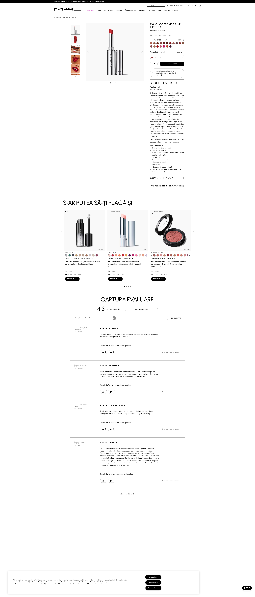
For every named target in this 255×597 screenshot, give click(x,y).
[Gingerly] (174, 255)
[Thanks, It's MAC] (154, 255)
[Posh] (183, 43)
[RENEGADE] (167, 46)
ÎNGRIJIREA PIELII (131, 10)
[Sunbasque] (164, 255)
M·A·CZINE (152, 10)
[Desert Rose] (184, 255)
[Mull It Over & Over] (151, 43)
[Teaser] (154, 46)
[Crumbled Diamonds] (90, 255)
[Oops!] (126, 255)
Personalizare (153, 588)
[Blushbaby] (161, 255)
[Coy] (161, 43)
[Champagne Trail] (83, 255)
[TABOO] (164, 46)
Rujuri (74, 17)
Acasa (56, 17)
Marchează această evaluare (170, 352)
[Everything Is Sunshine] (79, 255)
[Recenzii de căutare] (114, 318)
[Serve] (123, 255)
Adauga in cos (172, 64)
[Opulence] (151, 46)
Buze (69, 17)
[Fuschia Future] (96, 255)
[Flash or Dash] (76, 255)
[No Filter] (171, 255)
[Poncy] (167, 43)
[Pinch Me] (157, 255)
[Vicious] (164, 43)
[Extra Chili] (170, 43)
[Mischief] (173, 43)
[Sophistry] (157, 43)
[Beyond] (133, 255)
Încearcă (179, 52)
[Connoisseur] (161, 46)
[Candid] (119, 255)
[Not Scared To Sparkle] (93, 255)
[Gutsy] (157, 46)
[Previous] (152, 255)
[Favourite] (109, 255)
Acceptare (153, 577)
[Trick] (129, 255)
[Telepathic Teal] (69, 255)
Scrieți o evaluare (141, 309)
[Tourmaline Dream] (73, 255)
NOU (99, 10)
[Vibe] (146, 255)
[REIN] (170, 46)
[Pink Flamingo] (178, 255)
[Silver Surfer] (66, 255)
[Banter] (112, 255)
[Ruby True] (180, 43)
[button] (247, 588)
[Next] (189, 255)
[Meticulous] (154, 43)
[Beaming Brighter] (86, 255)
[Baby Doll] (143, 255)
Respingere (153, 582)
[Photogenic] (136, 255)
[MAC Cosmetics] (67, 9)
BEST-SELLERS (108, 10)
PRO (159, 10)
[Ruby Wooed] (168, 255)
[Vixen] (177, 43)
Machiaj (63, 17)
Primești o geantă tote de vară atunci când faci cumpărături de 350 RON (79, 1)
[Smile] (139, 255)
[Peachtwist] (181, 255)
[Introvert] (116, 255)
